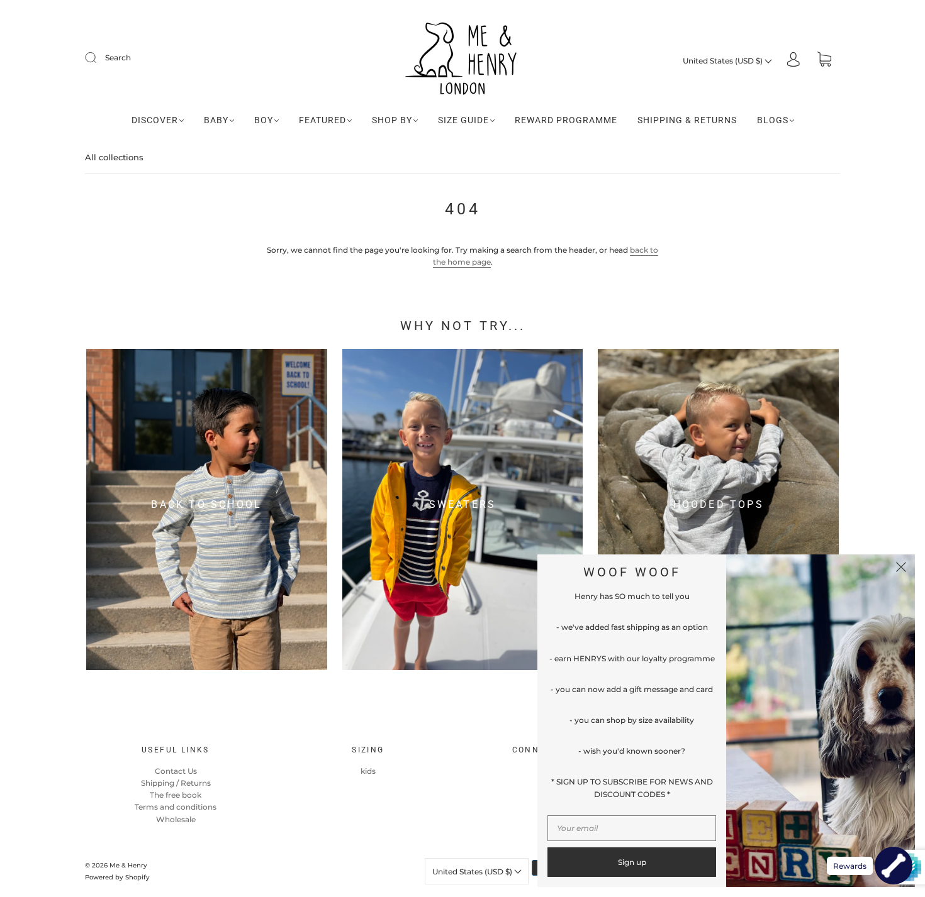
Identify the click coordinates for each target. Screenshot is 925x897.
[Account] (793, 60)
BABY (216, 120)
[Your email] (631, 828)
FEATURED (322, 120)
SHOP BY (392, 120)
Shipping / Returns (176, 783)
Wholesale (176, 819)
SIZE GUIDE (463, 120)
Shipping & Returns (687, 120)
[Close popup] (901, 568)
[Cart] (824, 60)
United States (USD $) (724, 60)
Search (118, 57)
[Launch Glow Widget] (893, 865)
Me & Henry (128, 865)
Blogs (772, 120)
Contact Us (176, 771)
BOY (263, 120)
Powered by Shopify (117, 877)
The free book (175, 795)
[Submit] (99, 58)
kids (368, 771)
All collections (114, 157)
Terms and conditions (175, 807)
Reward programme (566, 120)
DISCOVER (155, 120)
